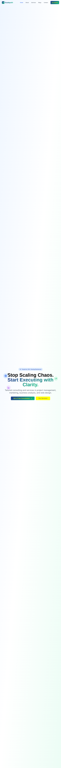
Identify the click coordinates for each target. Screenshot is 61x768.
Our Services (43, 398)
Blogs (39, 2)
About (27, 2)
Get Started (55, 2)
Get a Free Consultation (21, 398)
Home (21, 2)
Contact (46, 2)
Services (33, 2)
